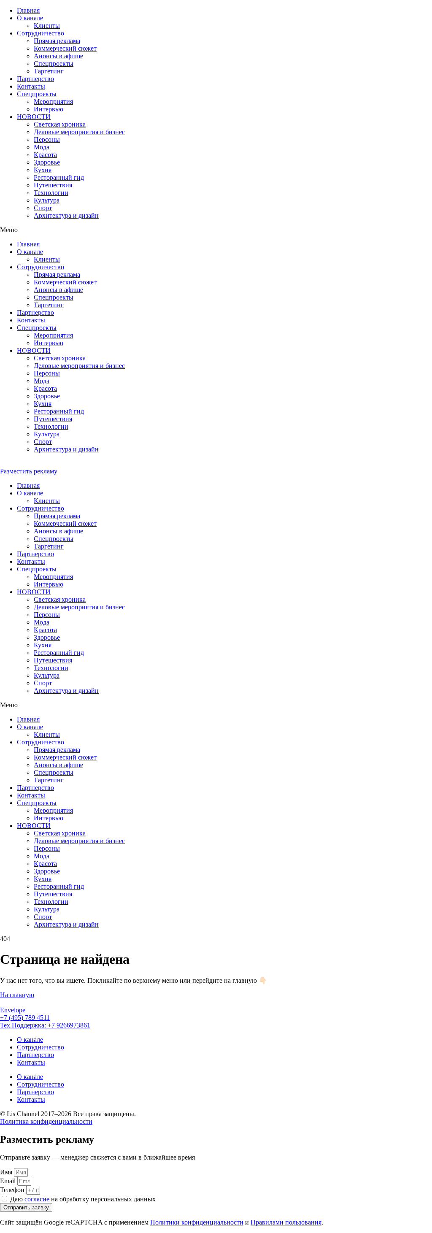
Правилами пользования (286, 1222)
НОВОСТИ (34, 116)
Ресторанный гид (59, 177)
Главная (28, 10)
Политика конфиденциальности (46, 1121)
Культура (46, 200)
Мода (41, 147)
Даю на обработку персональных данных (83, 1199)
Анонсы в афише (58, 55)
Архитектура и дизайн (66, 215)
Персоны (47, 139)
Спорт (43, 207)
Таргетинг (49, 71)
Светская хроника (60, 124)
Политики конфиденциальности (196, 1222)
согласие (36, 1199)
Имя (7, 1172)
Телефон (13, 1189)
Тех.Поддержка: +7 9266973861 (45, 1025)
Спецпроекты (37, 93)
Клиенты (47, 25)
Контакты (31, 86)
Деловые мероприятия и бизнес (79, 131)
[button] (216, 230)
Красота (45, 154)
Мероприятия (53, 101)
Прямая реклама (57, 40)
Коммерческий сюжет (65, 48)
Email (8, 1180)
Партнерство (35, 78)
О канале (30, 18)
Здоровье (47, 162)
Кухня (42, 169)
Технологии (51, 192)
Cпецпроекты (53, 63)
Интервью (48, 109)
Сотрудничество (40, 33)
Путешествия (53, 185)
